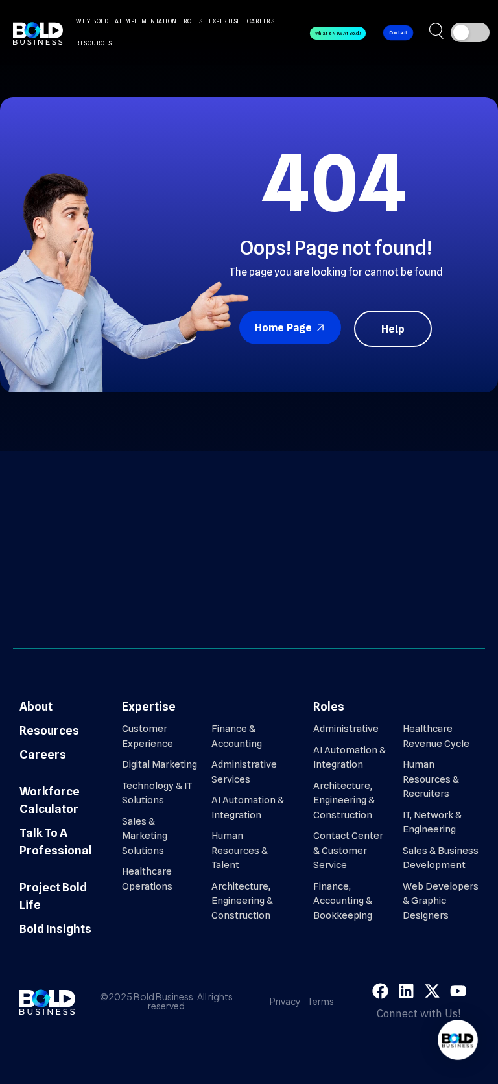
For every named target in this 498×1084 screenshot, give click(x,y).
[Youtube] (458, 991)
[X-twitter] (432, 991)
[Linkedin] (406, 991)
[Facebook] (380, 991)
